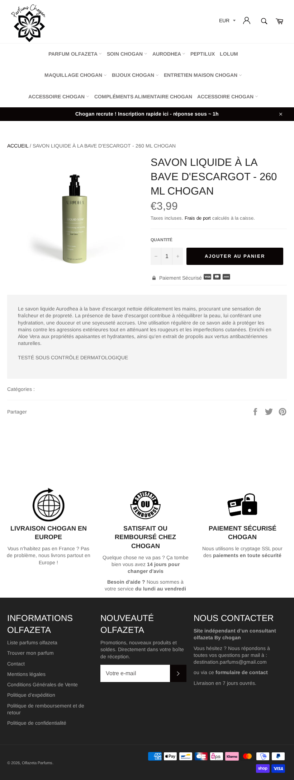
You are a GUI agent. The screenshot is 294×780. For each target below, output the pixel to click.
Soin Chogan (125, 54)
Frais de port (198, 218)
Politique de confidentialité (36, 723)
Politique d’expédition (31, 695)
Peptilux (202, 54)
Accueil (17, 146)
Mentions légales (26, 674)
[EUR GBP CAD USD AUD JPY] (227, 22)
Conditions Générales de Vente (42, 684)
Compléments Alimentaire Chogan (143, 96)
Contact (16, 664)
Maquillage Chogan (74, 75)
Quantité (161, 239)
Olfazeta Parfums (37, 763)
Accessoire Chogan (57, 96)
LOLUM (229, 54)
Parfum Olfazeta (73, 54)
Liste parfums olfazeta (32, 642)
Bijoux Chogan (134, 75)
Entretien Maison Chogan (201, 75)
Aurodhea (167, 54)
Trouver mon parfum (30, 653)
